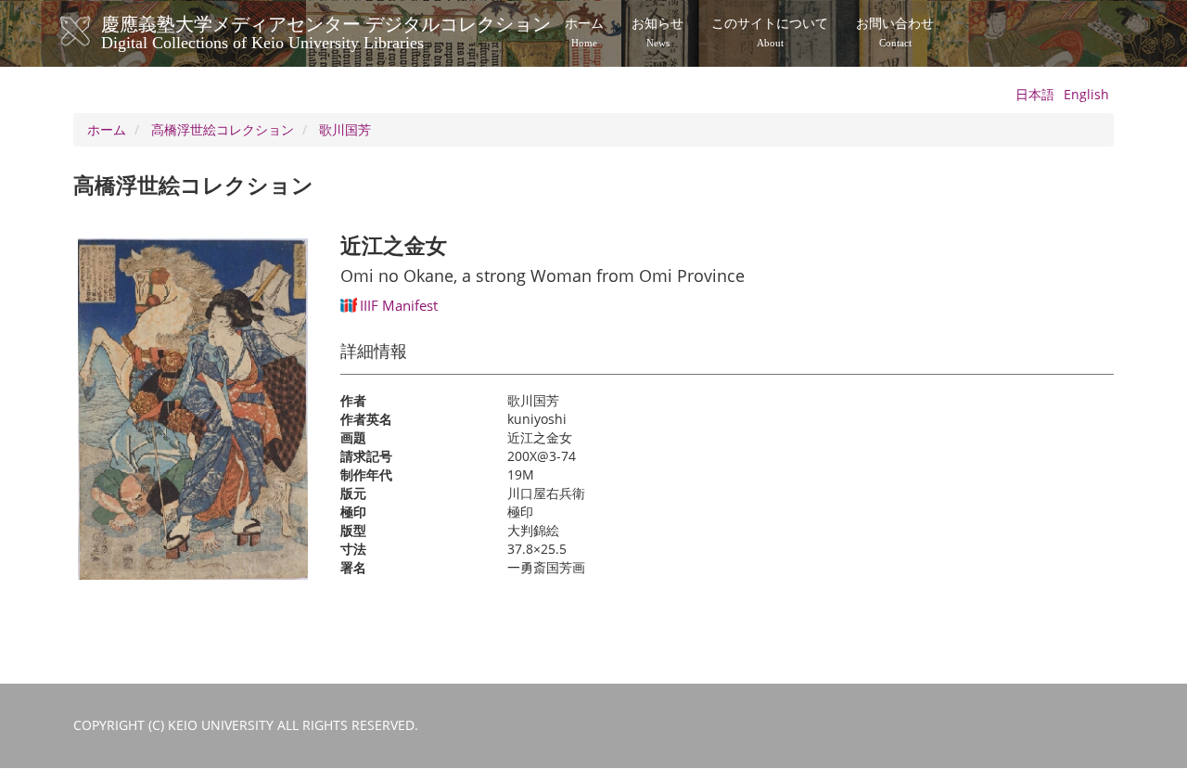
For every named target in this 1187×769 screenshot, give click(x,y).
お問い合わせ (895, 32)
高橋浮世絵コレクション (222, 129)
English (1086, 94)
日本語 (1034, 94)
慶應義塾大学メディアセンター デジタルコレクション (326, 30)
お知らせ (657, 32)
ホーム (584, 32)
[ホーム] (94, 31)
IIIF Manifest (399, 305)
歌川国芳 (345, 129)
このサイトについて (769, 32)
